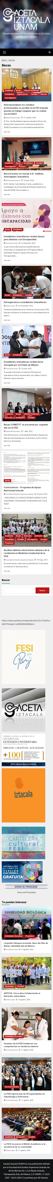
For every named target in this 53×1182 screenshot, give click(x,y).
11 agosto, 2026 (27, 1050)
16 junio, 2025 (28, 180)
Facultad (34, 94)
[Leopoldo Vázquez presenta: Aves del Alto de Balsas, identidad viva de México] (26, 923)
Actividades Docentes (13, 936)
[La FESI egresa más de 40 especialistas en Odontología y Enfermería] (26, 1073)
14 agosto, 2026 (27, 949)
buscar (42, 590)
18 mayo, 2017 (42, 560)
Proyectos (9, 543)
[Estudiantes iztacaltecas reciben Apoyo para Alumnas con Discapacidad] (26, 216)
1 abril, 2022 (27, 431)
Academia (9, 91)
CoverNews (28, 1177)
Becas (18, 91)
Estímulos (38, 536)
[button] (4, 52)
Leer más (7, 132)
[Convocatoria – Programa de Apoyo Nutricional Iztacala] (26, 467)
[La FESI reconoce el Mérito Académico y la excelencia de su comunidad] (26, 1124)
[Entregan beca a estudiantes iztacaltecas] (26, 282)
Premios (22, 167)
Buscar (6, 580)
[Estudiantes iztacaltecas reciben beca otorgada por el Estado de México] (26, 341)
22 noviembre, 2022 (25, 306)
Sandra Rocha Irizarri (13, 118)
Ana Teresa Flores (12, 243)
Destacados (9, 986)
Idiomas (43, 94)
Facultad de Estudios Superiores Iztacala (19, 494)
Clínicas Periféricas (31, 91)
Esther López (10, 306)
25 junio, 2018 (42, 494)
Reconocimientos (12, 1087)
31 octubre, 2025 (29, 118)
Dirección (9, 418)
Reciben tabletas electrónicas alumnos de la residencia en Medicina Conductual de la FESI (26, 553)
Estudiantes (9, 94)
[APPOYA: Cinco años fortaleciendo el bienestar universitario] (26, 973)
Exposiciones (22, 94)
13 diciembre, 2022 (28, 243)
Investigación (10, 98)
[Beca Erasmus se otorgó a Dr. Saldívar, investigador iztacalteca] (26, 153)
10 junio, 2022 (26, 369)
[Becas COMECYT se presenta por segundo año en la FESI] (26, 404)
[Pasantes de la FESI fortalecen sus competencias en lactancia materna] (26, 1023)
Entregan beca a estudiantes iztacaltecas (25, 302)
